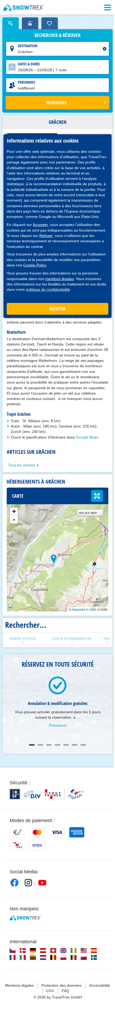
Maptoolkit (78, 609)
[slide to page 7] (83, 745)
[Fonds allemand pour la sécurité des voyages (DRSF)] (15, 794)
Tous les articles (21, 465)
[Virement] (17, 832)
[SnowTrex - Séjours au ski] (25, 917)
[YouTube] (42, 883)
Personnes (26, 82)
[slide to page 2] (40, 745)
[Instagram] (28, 883)
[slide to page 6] (74, 745)
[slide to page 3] (49, 745)
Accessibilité (99, 985)
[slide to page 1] (31, 745)
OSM (92, 609)
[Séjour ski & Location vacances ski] (23, 7)
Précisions (57, 725)
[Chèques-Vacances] (17, 845)
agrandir (97, 496)
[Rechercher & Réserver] (10, 23)
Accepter (40, 224)
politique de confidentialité (48, 289)
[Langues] (13, 950)
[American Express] (77, 832)
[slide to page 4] (57, 745)
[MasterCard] (37, 832)
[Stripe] (37, 845)
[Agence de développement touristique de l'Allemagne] (32, 794)
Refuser (46, 235)
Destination (27, 45)
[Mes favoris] (49, 23)
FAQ (65, 991)
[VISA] (57, 832)
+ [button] (14, 511)
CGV (50, 991)
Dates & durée (29, 63)
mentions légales (59, 279)
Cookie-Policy (34, 265)
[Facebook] (14, 883)
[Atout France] (65, 794)
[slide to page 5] (66, 745)
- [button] (14, 519)
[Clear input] (104, 49)
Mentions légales (19, 985)
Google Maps (87, 437)
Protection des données (61, 985)
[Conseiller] (30, 23)
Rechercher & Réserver (57, 35)
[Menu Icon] (107, 7)
